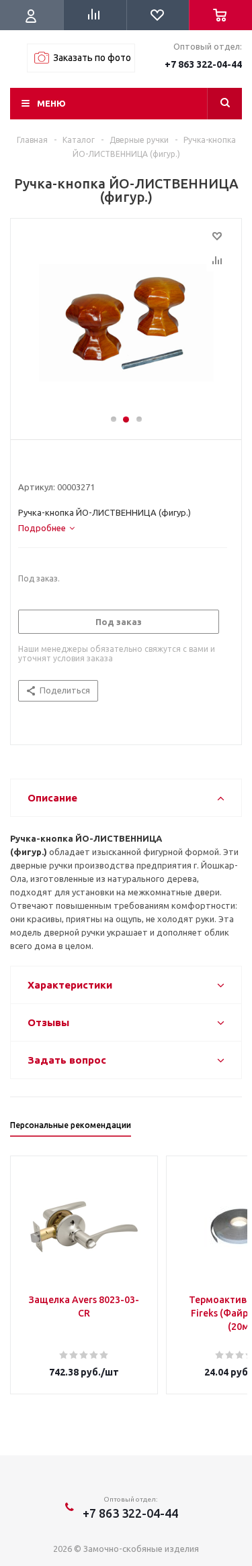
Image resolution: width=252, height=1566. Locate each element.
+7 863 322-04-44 (203, 64)
